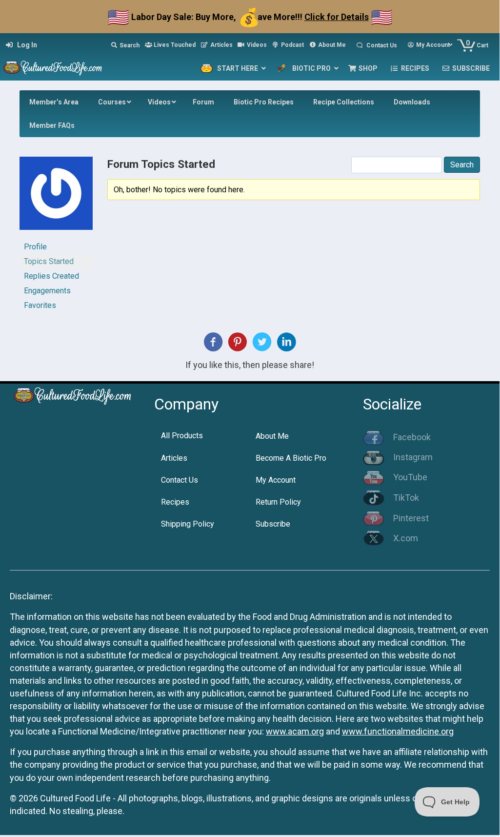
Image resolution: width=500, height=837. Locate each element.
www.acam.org (295, 731)
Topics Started (49, 261)
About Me (272, 436)
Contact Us (179, 480)
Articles (174, 458)
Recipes (175, 502)
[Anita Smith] (56, 197)
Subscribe (273, 524)
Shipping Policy (187, 524)
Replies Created (51, 276)
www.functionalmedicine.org (398, 731)
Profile (35, 246)
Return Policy (278, 502)
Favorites (40, 305)
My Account (276, 480)
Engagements (47, 290)
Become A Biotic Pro (291, 458)
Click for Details (336, 17)
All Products (182, 435)
